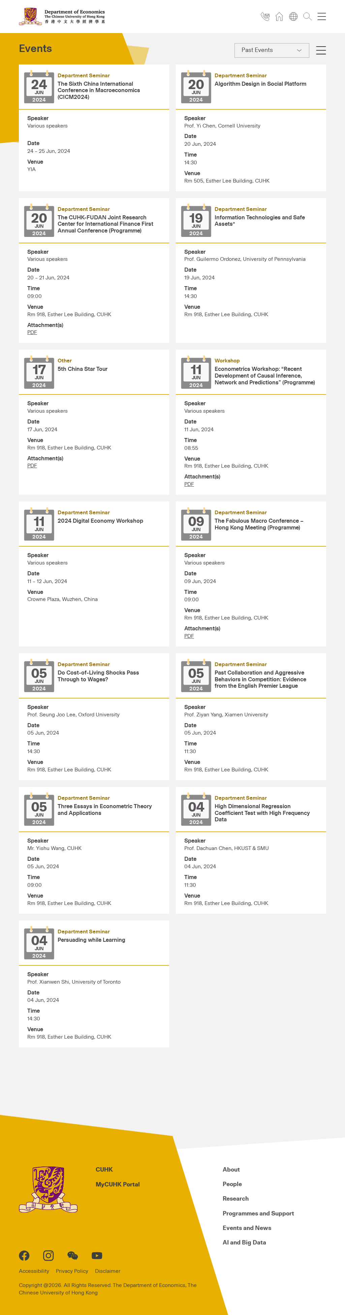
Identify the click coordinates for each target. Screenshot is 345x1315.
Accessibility (34, 1271)
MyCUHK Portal (118, 1185)
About (231, 1170)
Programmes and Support (258, 1214)
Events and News (247, 1228)
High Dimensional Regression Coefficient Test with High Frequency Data (262, 813)
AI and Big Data (244, 1243)
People (232, 1184)
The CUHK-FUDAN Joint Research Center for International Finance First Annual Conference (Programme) (105, 224)
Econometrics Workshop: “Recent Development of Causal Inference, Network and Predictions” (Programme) (265, 375)
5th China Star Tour (82, 369)
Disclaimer (107, 1271)
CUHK (104, 1170)
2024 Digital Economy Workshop (100, 521)
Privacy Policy (72, 1271)
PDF (32, 332)
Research (236, 1199)
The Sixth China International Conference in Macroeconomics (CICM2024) (99, 90)
